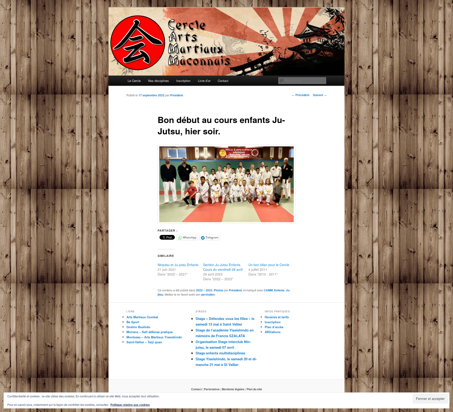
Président (176, 95)
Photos (218, 290)
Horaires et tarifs (277, 317)
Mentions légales (233, 389)
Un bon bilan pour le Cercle (268, 264)
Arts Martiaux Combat (142, 317)
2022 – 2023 (204, 290)
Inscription (183, 80)
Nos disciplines (158, 80)
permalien (208, 294)
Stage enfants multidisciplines (220, 353)
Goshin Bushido (138, 327)
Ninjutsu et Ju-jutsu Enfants (178, 264)
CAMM (268, 290)
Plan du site (254, 389)
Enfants (279, 290)
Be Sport (132, 322)
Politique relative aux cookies (130, 405)
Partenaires (212, 389)
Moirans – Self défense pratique (149, 332)
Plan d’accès (274, 327)
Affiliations (273, 332)
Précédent (300, 95)
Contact (223, 80)
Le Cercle (134, 80)
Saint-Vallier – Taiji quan (144, 342)
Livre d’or (204, 80)
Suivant (320, 95)
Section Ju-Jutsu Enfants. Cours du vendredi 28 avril (223, 267)
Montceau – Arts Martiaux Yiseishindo (154, 337)
